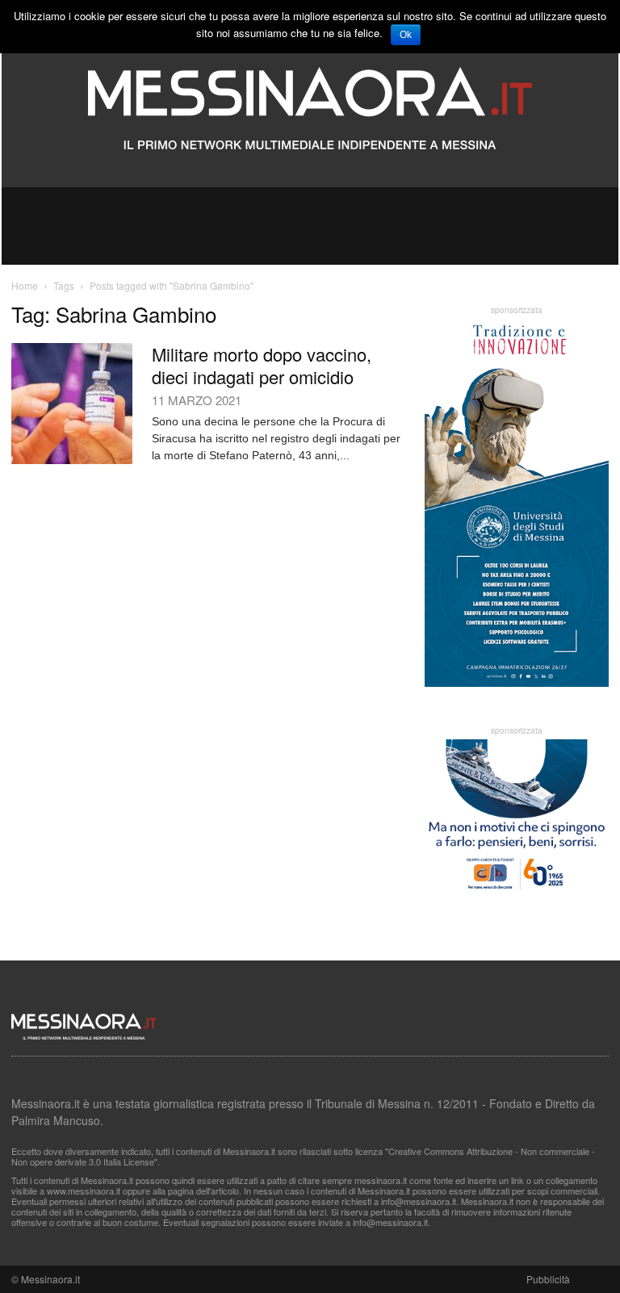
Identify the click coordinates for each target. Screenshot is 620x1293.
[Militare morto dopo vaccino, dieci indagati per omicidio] (71, 403)
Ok (406, 34)
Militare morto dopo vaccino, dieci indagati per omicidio (261, 365)
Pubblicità (548, 1279)
